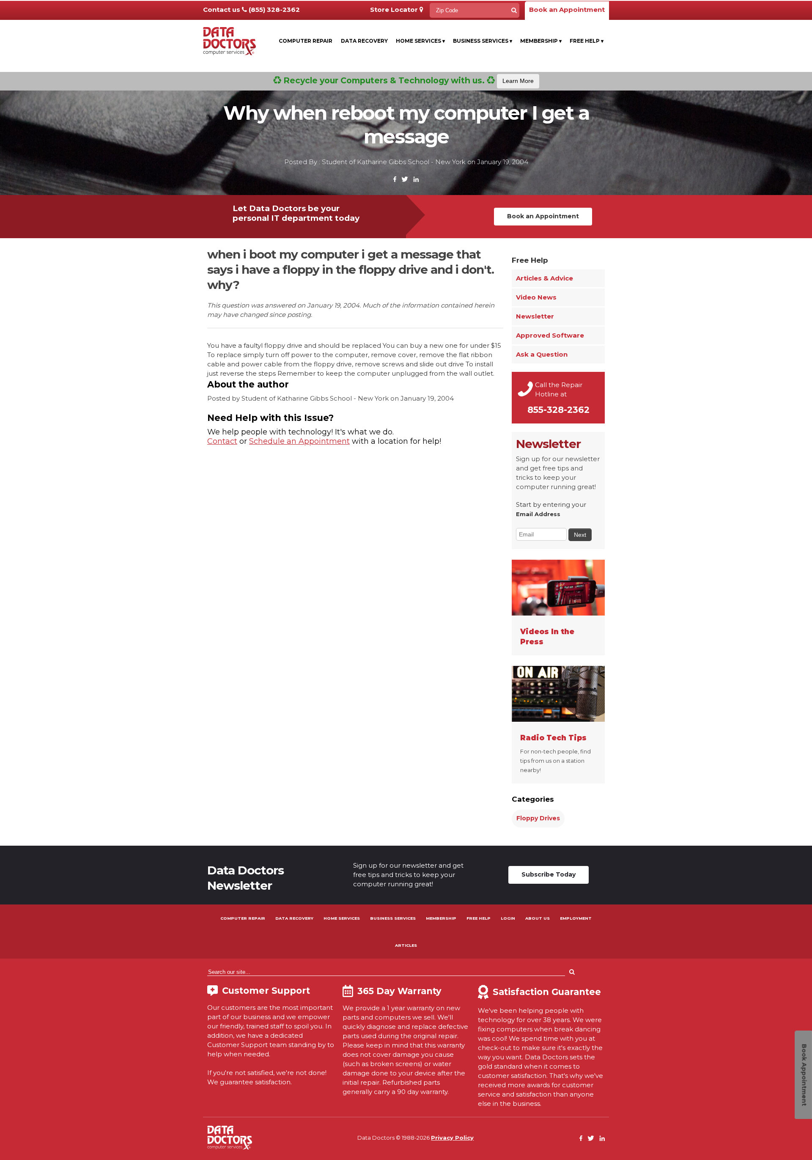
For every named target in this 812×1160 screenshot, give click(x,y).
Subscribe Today (548, 874)
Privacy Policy (452, 1137)
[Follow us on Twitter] (404, 180)
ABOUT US (537, 918)
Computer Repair (305, 41)
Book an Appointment (567, 9)
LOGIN (508, 918)
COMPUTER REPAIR (242, 918)
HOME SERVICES (342, 918)
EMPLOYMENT (576, 918)
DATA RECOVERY (294, 918)
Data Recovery (364, 41)
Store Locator (395, 9)
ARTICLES (406, 945)
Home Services (420, 41)
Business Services (482, 41)
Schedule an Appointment (299, 441)
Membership (541, 41)
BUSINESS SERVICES (393, 918)
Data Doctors (229, 1137)
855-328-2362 (558, 409)
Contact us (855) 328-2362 (251, 9)
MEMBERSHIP (441, 918)
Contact (222, 441)
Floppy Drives (538, 818)
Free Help (587, 41)
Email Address (538, 514)
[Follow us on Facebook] (395, 180)
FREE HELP (478, 918)
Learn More (518, 80)
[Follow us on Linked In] (416, 180)
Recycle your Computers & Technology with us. (407, 80)
